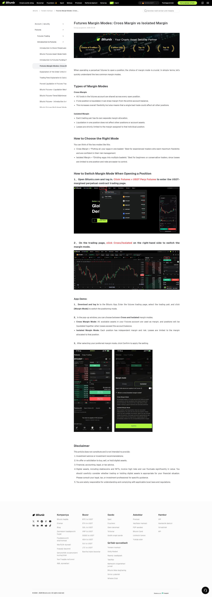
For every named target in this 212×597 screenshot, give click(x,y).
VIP (159, 519)
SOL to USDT (87, 527)
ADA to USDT (87, 539)
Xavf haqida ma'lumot (65, 559)
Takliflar (111, 560)
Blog (59, 527)
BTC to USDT (87, 519)
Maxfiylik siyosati (64, 545)
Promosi (136, 519)
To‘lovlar (111, 531)
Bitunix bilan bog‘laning (117, 570)
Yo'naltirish (162, 527)
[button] (145, 11)
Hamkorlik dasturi (165, 523)
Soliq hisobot (113, 551)
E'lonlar (60, 523)
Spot (109, 519)
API (159, 531)
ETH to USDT (87, 523)
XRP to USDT (87, 531)
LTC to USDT (87, 547)
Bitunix (35, 11)
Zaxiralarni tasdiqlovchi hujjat (66, 532)
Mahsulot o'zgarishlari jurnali (116, 565)
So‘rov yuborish (114, 574)
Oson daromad (113, 527)
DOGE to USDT (88, 535)
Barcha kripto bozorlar (91, 552)
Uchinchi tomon (139, 535)
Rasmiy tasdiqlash (115, 555)
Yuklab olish (138, 539)
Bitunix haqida (62, 519)
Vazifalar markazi (140, 523)
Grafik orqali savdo (115, 535)
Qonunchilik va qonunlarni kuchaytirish (67, 554)
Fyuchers (111, 523)
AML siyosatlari (63, 563)
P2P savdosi (138, 527)
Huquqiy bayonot (64, 549)
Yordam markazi (47, 11)
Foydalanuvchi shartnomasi (63, 539)
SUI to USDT (87, 543)
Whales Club (113, 578)
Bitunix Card (138, 531)
